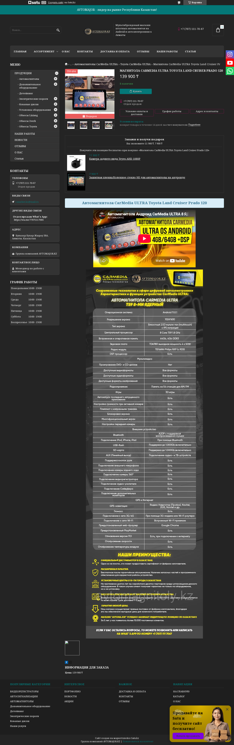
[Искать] (58, 30)
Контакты (85, 51)
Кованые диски (29, 104)
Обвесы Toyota (28, 126)
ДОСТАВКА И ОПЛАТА (132, 691)
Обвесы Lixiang (28, 115)
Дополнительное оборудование (30, 86)
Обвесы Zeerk (27, 121)
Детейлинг (26, 93)
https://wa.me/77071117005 (29, 219)
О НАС (19, 152)
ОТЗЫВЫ (20, 146)
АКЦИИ (68, 701)
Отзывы (143, 51)
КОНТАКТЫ (126, 696)
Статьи (190, 51)
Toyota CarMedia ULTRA (135, 64)
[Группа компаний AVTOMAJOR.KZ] (96, 30)
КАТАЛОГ (179, 696)
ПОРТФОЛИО (72, 691)
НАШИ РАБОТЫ (25, 133)
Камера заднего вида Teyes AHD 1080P (114, 158)
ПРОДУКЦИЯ (23, 73)
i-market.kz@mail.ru (27, 201)
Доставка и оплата (115, 51)
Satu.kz (135, 738)
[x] (70, 662)
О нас (66, 51)
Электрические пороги (33, 98)
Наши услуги (18, 726)
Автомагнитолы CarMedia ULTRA (96, 64)
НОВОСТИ (21, 140)
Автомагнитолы (29, 79)
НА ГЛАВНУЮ (181, 691)
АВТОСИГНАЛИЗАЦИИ (24, 696)
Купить (137, 91)
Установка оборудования (35, 109)
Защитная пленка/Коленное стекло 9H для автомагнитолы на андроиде (137, 177)
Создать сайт (55, 2)
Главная (20, 51)
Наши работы (167, 51)
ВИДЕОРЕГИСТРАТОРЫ (24, 691)
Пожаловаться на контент (138, 741)
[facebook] (66, 662)
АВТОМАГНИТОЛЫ (22, 701)
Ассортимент (44, 51)
